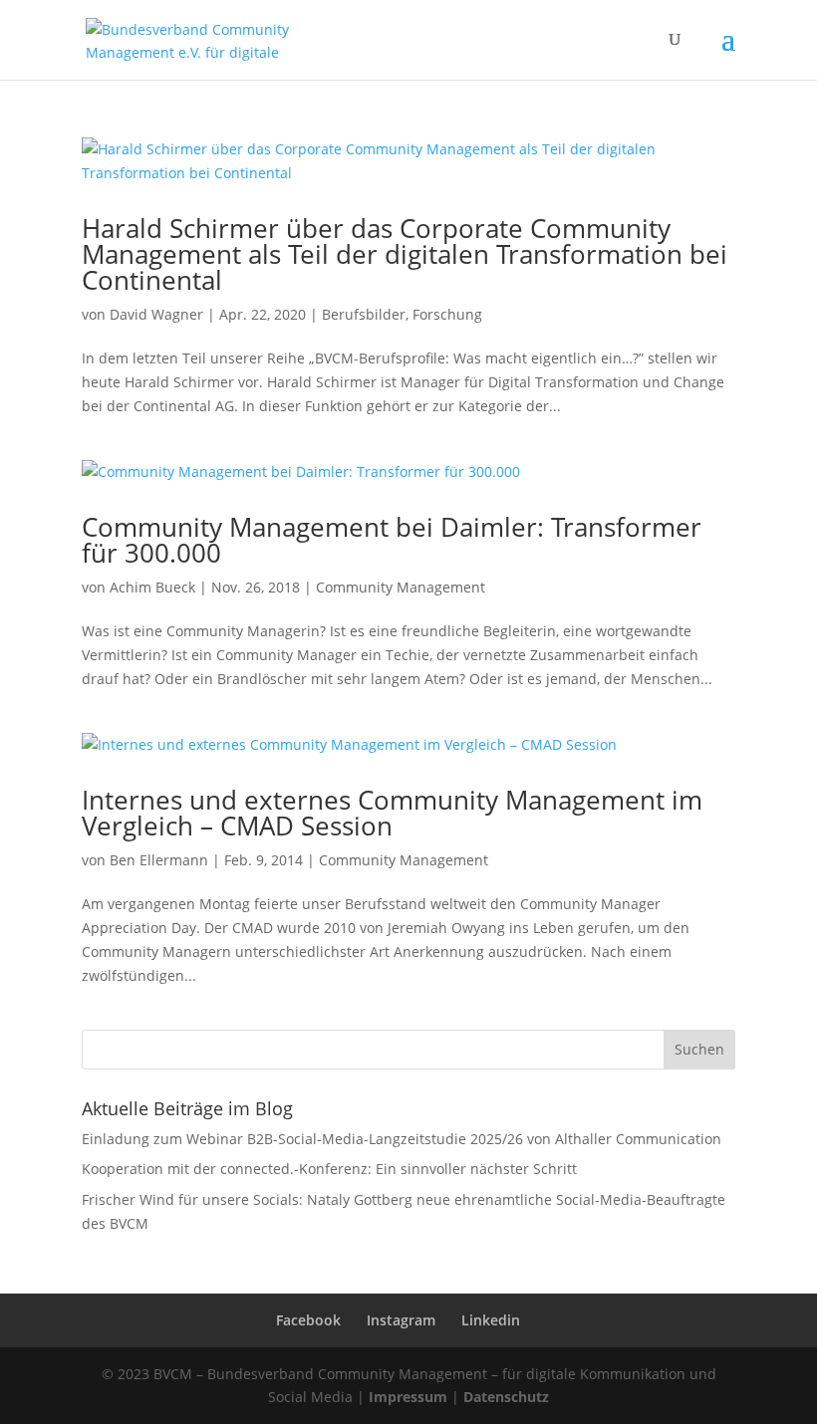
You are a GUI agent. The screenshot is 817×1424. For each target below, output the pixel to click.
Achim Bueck (152, 587)
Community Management (400, 587)
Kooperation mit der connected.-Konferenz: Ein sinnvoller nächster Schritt (329, 1168)
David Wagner (156, 314)
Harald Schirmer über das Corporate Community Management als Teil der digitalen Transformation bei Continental (404, 254)
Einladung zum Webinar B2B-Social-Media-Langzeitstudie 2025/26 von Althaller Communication (401, 1138)
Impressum (408, 1396)
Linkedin (490, 1319)
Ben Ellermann (159, 859)
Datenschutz (506, 1396)
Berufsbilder (364, 314)
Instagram (401, 1319)
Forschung (447, 314)
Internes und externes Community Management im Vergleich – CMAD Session (392, 812)
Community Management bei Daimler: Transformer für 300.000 (391, 540)
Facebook (308, 1319)
